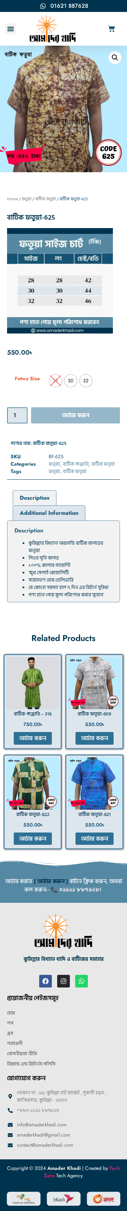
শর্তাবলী (15, 1043)
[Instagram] (63, 981)
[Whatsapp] (81, 981)
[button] (10, 29)
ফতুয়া (26, 199)
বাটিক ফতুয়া (45, 199)
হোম (11, 1013)
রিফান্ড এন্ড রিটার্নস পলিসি (31, 1064)
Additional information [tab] (49, 513)
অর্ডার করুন (75, 415)
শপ (10, 1023)
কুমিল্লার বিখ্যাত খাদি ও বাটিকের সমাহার (64, 959)
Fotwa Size (27, 378)
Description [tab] (34, 498)
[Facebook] (45, 981)
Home (12, 199)
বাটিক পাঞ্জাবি (76, 464)
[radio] (55, 381)
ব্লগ (10, 1033)
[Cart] (111, 29)
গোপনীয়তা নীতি (22, 1053)
